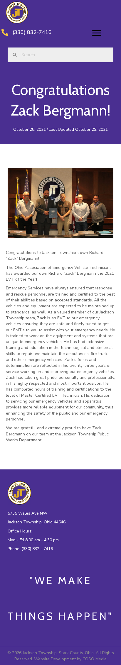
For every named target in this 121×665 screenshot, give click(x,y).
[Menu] (96, 33)
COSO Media (95, 659)
